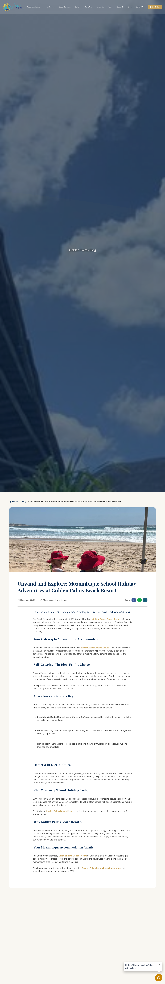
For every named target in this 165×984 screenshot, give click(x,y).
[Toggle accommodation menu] (42, 7)
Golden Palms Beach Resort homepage (101, 868)
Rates (110, 7)
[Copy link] (145, 600)
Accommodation (33, 7)
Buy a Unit (88, 7)
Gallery (77, 7)
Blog (129, 7)
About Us (100, 7)
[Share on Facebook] (133, 600)
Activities (51, 7)
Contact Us (140, 7)
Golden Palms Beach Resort (106, 619)
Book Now (156, 7)
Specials (120, 7)
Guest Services (65, 7)
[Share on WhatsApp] (139, 600)
